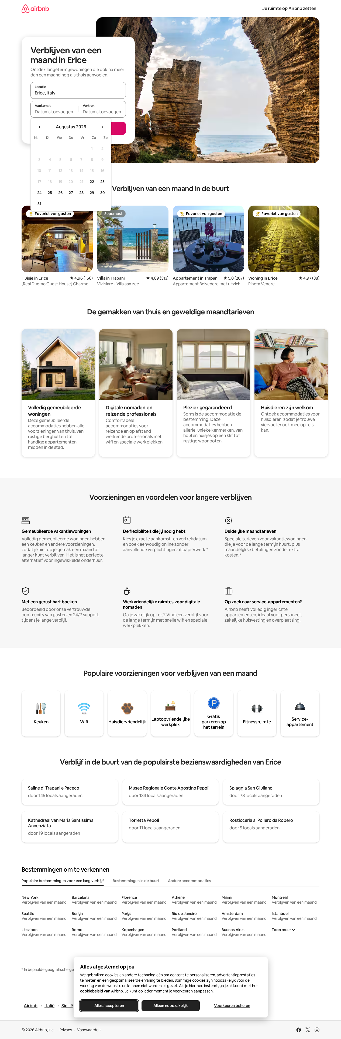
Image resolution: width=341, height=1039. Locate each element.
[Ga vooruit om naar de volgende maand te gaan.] (102, 127)
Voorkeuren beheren (232, 1005)
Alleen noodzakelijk (170, 1005)
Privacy (66, 1029)
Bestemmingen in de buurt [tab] (136, 880)
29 (92, 192)
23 (102, 181)
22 (92, 181)
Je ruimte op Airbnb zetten (289, 8)
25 (50, 192)
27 (71, 192)
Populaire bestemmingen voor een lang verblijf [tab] (63, 880)
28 (81, 192)
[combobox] (78, 93)
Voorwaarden (89, 1029)
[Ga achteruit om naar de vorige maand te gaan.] (40, 127)
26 (60, 192)
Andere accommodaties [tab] (189, 880)
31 (39, 203)
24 (39, 192)
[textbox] (54, 111)
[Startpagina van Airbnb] (35, 8)
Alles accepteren (109, 1005)
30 (102, 192)
